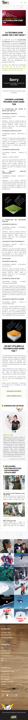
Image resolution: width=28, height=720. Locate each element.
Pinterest (16, 695)
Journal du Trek (5, 674)
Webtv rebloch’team (6, 635)
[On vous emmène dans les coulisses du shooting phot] (21, 574)
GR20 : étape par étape (9, 520)
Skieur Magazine (5, 679)
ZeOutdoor (3, 684)
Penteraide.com (5, 676)
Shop (2, 661)
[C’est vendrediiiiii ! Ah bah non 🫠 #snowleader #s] (21, 560)
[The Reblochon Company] (5, 2)
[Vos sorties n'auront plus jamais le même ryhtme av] (7, 546)
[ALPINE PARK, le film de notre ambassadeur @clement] (7, 616)
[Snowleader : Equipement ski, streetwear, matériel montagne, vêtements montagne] (14, 717)
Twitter (7, 695)
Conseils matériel (5, 653)
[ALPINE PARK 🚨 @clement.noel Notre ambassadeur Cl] (21, 616)
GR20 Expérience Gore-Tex (7, 656)
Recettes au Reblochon (6, 637)
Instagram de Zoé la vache (7, 671)
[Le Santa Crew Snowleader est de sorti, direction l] (7, 560)
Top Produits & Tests (6, 651)
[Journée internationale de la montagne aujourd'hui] (7, 588)
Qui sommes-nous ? (6, 632)
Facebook (3, 695)
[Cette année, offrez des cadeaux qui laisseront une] (7, 574)
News (2, 648)
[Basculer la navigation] (25, 3)
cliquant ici (5, 380)
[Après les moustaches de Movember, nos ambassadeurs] (21, 546)
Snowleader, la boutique (7, 682)
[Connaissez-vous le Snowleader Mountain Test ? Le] (7, 602)
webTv (2, 658)
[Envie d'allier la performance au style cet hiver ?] (21, 588)
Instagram (12, 695)
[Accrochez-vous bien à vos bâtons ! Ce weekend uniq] (21, 602)
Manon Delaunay (8, 18)
